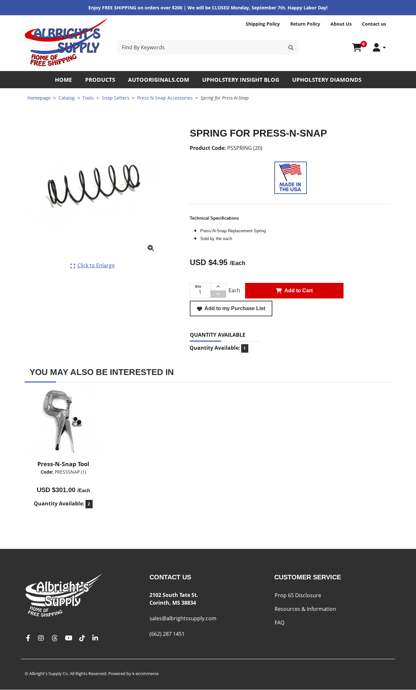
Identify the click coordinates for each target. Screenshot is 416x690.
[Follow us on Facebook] (28, 638)
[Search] (291, 47)
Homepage (39, 98)
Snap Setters (115, 98)
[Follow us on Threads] (54, 638)
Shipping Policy (263, 24)
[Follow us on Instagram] (41, 638)
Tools (88, 98)
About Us (341, 24)
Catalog (66, 98)
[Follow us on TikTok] (82, 638)
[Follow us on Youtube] (68, 638)
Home (63, 79)
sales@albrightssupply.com (183, 618)
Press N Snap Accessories (165, 98)
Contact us (374, 24)
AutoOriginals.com (158, 79)
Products (100, 79)
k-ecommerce (145, 673)
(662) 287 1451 (167, 633)
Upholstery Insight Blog (240, 79)
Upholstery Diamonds (326, 79)
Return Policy (305, 24)
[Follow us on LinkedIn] (95, 638)
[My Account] (379, 47)
